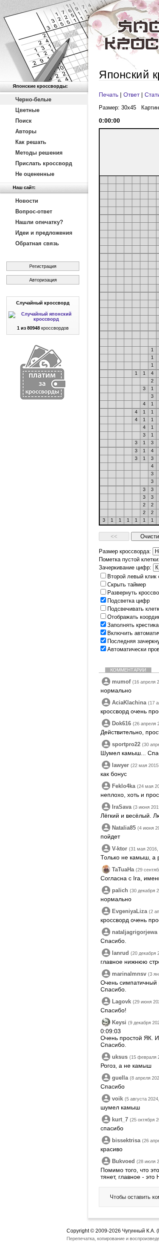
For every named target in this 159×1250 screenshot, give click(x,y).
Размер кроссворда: (125, 551)
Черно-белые (33, 99)
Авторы (25, 131)
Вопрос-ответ (33, 211)
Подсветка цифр (128, 601)
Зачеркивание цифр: (125, 567)
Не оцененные (34, 174)
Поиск (23, 121)
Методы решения (39, 152)
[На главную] (44, 41)
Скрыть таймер (126, 584)
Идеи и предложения (44, 233)
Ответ (131, 94)
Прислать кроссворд (43, 163)
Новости (26, 201)
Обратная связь (37, 243)
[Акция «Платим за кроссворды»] (43, 397)
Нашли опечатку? (39, 222)
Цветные (27, 110)
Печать (108, 94)
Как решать (30, 142)
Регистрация (42, 266)
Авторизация (43, 279)
